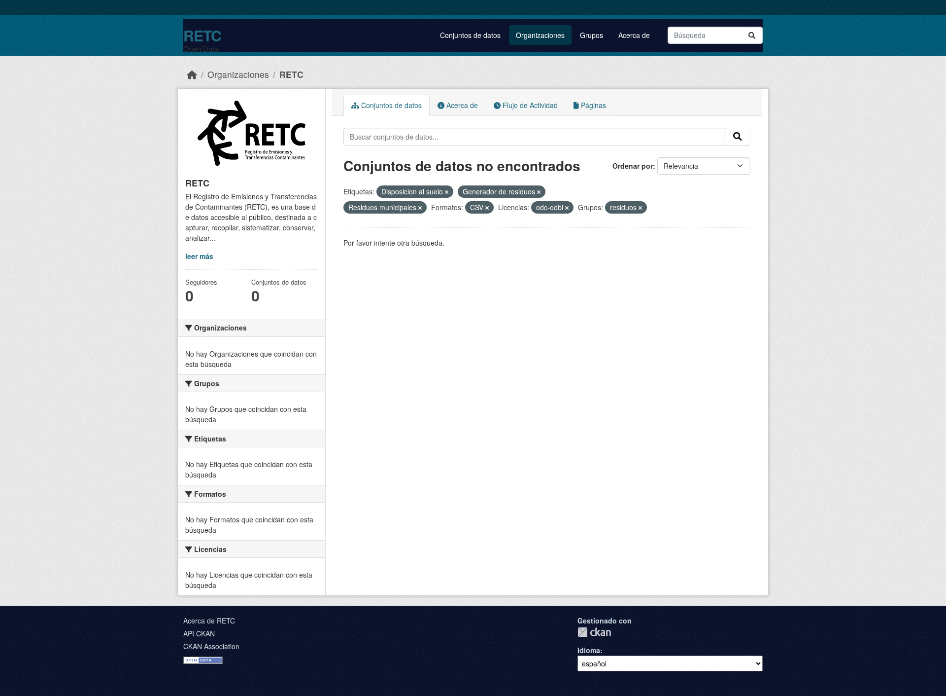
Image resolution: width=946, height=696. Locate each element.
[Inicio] (192, 74)
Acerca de (634, 35)
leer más (199, 256)
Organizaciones (540, 35)
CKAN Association (211, 646)
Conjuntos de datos (470, 35)
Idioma (588, 650)
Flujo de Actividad (529, 105)
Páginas (592, 105)
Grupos (591, 35)
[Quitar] (446, 192)
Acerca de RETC (209, 620)
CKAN (594, 632)
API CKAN (199, 633)
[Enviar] (752, 35)
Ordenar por (632, 166)
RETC (202, 35)
